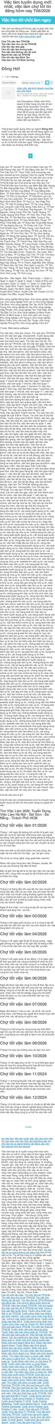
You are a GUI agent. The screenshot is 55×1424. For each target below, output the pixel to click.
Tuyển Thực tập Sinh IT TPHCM (18, 1411)
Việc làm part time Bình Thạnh (26, 1394)
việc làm (18, 1138)
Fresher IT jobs (9, 1409)
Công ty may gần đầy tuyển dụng (26, 1309)
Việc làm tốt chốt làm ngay (26, 20)
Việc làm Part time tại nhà (24, 1387)
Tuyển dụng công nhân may (37, 1321)
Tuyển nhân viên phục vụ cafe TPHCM (21, 1366)
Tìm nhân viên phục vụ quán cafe (26, 1356)
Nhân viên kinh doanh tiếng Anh (18, 1342)
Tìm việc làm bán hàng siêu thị (27, 1333)
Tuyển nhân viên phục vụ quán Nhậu (27, 1364)
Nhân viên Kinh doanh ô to (15, 1353)
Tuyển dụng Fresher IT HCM (16, 1401)
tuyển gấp (29, 1138)
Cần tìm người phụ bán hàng (24, 1337)
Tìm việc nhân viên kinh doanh (35, 1350)
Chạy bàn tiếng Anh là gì (35, 1377)
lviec (12, 1141)
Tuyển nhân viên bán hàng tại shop (29, 1329)
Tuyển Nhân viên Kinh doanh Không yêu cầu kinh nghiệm (23, 1347)
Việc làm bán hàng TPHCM (15, 1326)
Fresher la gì (42, 1398)
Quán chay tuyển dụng (13, 1380)
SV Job (5, 1141)
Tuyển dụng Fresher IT (23, 1398)
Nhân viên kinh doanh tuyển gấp (32, 1340)
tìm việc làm (7, 1138)
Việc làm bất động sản (35, 1141)
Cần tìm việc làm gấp (12, 1295)
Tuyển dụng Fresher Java (35, 1406)
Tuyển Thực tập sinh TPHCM (33, 1409)
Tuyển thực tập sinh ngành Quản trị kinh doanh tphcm (25, 1416)
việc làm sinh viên (43, 1138)
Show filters (9, 82)
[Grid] (51, 83)
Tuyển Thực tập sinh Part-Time (25, 1422)
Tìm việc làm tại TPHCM (37, 1295)
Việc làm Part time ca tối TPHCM (29, 1393)
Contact (28, 1126)
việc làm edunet (22, 1146)
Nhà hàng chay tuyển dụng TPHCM (26, 1373)
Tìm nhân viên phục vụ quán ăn (30, 1372)
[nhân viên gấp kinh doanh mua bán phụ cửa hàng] (8, 93)
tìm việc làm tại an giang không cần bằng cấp (26, 1142)
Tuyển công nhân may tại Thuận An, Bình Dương (26, 1324)
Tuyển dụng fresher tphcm (26, 1403)
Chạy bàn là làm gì (11, 1377)
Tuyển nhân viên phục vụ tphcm (25, 1368)
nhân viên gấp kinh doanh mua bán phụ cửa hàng (35, 89)
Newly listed (35, 82)
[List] (47, 83)
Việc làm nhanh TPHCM (24, 1305)
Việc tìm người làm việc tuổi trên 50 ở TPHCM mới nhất (27, 1307)
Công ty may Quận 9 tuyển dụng (23, 1318)
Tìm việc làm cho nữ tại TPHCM (18, 1297)
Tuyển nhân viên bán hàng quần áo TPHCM (24, 1332)
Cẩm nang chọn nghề (30, 36)
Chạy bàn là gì (42, 1374)
